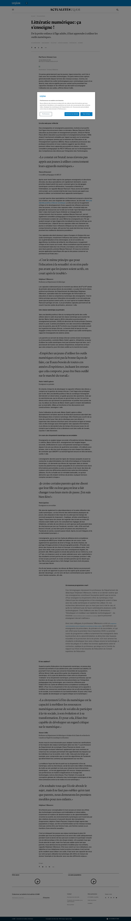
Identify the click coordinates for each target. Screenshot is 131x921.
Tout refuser (86, 114)
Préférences (46, 114)
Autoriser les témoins (72, 114)
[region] (66, 105)
